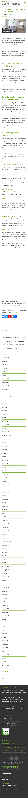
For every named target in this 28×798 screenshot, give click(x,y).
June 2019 (4, 552)
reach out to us (16, 312)
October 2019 (5, 538)
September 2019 (6, 541)
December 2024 (6, 428)
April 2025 (4, 414)
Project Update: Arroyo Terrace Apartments (13, 337)
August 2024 (5, 439)
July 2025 (4, 403)
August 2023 (5, 474)
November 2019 (6, 534)
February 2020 (5, 524)
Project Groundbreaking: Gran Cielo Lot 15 (13, 344)
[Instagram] (16, 758)
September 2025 (6, 396)
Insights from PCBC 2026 (8, 334)
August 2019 (5, 545)
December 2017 (6, 616)
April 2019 (4, 559)
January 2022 (5, 492)
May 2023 (4, 481)
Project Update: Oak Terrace (9, 348)
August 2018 (5, 587)
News (3, 678)
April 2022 (4, 488)
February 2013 (5, 665)
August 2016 (5, 647)
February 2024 (5, 460)
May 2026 (4, 368)
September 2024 (6, 435)
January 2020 (5, 527)
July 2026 (4, 361)
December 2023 (6, 467)
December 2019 (6, 531)
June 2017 (4, 633)
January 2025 (5, 425)
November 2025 (6, 389)
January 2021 (5, 506)
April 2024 (4, 453)
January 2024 (5, 463)
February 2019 (5, 566)
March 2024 (5, 456)
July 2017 (4, 630)
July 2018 (4, 591)
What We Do (22, 762)
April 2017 (4, 637)
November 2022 (6, 485)
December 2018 (6, 573)
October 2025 (5, 393)
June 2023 (4, 478)
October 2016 (5, 644)
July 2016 (4, 651)
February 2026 (5, 379)
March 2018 (5, 605)
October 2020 (5, 509)
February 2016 (5, 655)
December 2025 (6, 386)
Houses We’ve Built (12, 762)
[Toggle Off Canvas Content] (24, 3)
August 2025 (5, 400)
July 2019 (4, 548)
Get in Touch (18, 763)
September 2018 (6, 584)
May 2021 (4, 502)
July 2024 (4, 442)
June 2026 (4, 364)
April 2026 (4, 371)
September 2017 (6, 623)
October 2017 (5, 619)
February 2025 (5, 421)
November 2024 (6, 432)
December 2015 (6, 658)
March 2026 (5, 375)
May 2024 (4, 449)
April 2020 (4, 517)
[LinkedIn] (11, 758)
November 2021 (6, 495)
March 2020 (5, 520)
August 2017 (5, 626)
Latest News (10, 763)
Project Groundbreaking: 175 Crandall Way (13, 341)
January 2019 (5, 570)
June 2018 (4, 594)
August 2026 (5, 357)
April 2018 (4, 601)
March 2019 (5, 563)
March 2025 (5, 417)
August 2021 (5, 499)
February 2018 (5, 608)
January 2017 (5, 640)
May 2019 (4, 555)
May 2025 (4, 410)
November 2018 (6, 577)
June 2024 (4, 446)
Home (4, 762)
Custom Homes (6, 16)
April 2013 (4, 662)
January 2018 (5, 612)
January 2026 (5, 382)
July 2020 (4, 513)
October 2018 (5, 580)
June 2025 (4, 407)
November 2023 (6, 471)
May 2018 (4, 598)
